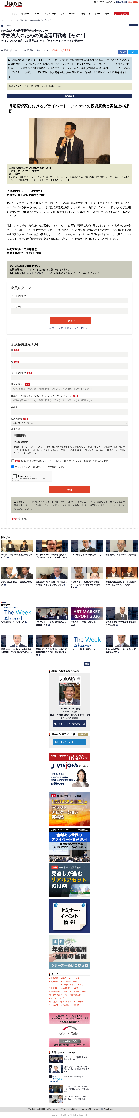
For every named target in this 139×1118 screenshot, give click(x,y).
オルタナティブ (57, 998)
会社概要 (41, 1109)
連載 (83, 14)
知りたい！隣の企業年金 (60, 1002)
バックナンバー (67, 742)
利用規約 (15, 429)
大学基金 (55, 50)
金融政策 (66, 988)
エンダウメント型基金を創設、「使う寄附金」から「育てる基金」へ (76, 1089)
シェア (123, 52)
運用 (62, 14)
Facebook (108, 1109)
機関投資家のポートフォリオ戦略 (64, 991)
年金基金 (66, 1005)
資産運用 (66, 50)
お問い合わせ (52, 1109)
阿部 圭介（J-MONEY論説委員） (19, 50)
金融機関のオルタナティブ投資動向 (121, 554)
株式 (64, 978)
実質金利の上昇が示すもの (12, 622)
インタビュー (94, 14)
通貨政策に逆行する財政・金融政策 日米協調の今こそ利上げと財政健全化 (51, 652)
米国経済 (54, 978)
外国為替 (54, 1005)
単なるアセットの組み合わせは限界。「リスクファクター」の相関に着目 (86, 584)
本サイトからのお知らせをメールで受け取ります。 (40, 467)
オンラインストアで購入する (67, 724)
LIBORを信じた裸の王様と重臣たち (86, 554)
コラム (107, 14)
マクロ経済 (75, 978)
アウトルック (50, 14)
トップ (15, 14)
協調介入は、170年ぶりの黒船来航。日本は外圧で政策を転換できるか (77, 1069)
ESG (76, 988)
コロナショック (68, 985)
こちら (59, 86)
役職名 (14, 407)
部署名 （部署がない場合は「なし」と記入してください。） (44, 396)
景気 (85, 991)
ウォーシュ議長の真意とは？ (83, 649)
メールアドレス (18, 296)
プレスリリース (121, 14)
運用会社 (77, 1005)
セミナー (25, 14)
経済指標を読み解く (74, 995)
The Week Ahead (69, 981)
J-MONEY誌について (89, 1109)
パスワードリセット (81, 328)
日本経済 (79, 1002)
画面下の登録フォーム (39, 273)
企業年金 (54, 982)
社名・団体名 (20, 384)
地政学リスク (56, 995)
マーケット (72, 14)
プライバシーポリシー (53, 461)
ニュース (37, 14)
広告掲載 (31, 1109)
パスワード (16, 306)
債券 (81, 985)
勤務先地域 (19, 419)
